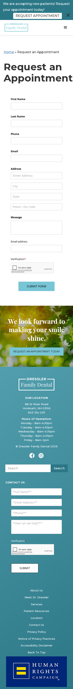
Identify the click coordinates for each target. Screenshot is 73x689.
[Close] (68, 15)
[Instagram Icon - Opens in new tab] (41, 456)
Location (37, 618)
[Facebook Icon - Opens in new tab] (31, 456)
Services (36, 604)
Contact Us (36, 624)
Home (9, 52)
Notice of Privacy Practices (36, 638)
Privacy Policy (36, 631)
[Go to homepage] (16, 27)
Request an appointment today (36, 351)
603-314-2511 (36, 412)
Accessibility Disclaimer (37, 645)
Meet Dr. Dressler (37, 597)
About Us (36, 590)
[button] (65, 27)
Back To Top (36, 652)
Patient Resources (36, 611)
